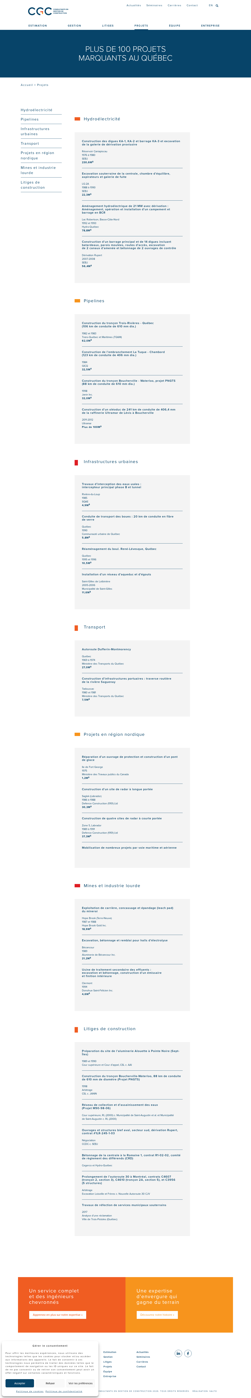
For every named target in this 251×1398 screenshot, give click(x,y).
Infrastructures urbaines (35, 131)
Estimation (109, 1352)
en (211, 5)
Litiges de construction (33, 185)
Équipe (107, 1371)
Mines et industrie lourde (38, 170)
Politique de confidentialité (64, 1391)
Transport (30, 143)
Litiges (107, 1362)
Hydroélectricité (37, 110)
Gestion (108, 1357)
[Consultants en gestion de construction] (57, 11)
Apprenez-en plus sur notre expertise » (58, 1315)
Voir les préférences (81, 1383)
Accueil (27, 85)
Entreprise (109, 1376)
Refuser (50, 1383)
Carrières (175, 5)
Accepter (19, 1383)
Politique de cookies (30, 1391)
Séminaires (154, 5)
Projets (107, 1366)
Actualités (134, 5)
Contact (192, 5)
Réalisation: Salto (205, 1391)
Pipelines (30, 119)
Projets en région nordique (37, 155)
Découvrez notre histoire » (157, 1315)
